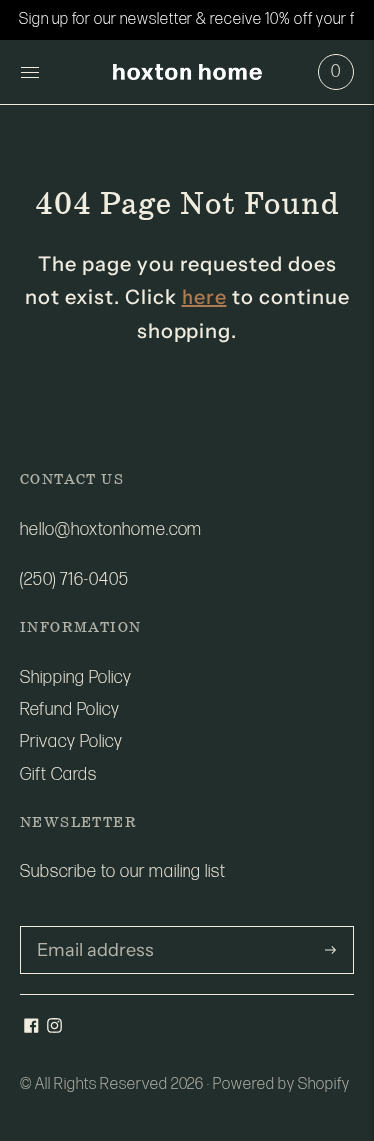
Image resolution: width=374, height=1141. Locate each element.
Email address (88, 928)
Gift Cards (58, 774)
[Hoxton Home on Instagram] (54, 1027)
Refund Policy (70, 709)
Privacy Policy (71, 741)
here (204, 297)
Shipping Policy (76, 677)
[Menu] (30, 72)
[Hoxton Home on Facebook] (31, 1027)
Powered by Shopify (281, 1084)
